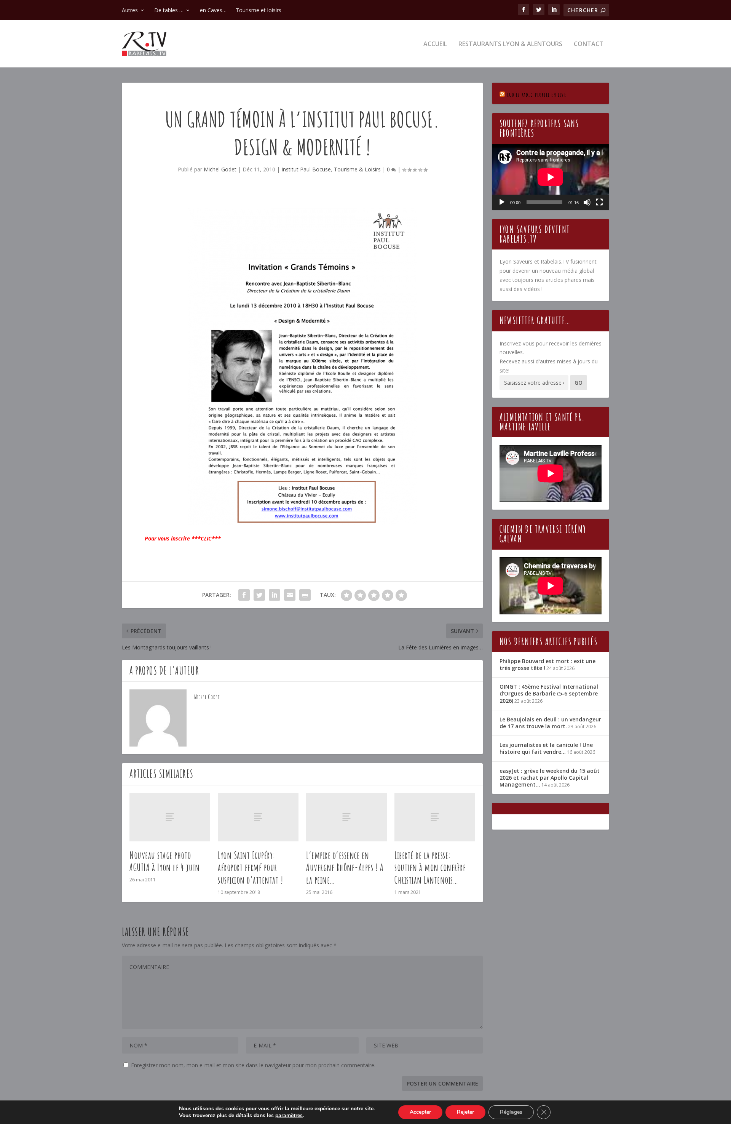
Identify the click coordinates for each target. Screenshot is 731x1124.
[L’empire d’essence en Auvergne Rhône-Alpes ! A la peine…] (346, 817)
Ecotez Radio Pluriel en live (536, 94)
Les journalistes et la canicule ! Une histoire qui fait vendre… (546, 748)
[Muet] (587, 202)
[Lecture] (502, 202)
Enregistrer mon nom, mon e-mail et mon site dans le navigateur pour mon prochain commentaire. (253, 1065)
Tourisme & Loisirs (357, 169)
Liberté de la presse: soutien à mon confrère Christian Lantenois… (430, 867)
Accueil (435, 44)
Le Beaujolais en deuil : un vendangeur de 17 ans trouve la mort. (550, 723)
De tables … (169, 10)
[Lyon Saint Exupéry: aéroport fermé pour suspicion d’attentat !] (258, 817)
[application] (550, 177)
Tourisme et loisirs (258, 10)
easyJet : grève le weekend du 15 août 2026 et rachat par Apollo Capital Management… (550, 777)
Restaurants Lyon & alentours (510, 44)
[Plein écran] (599, 202)
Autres (130, 10)
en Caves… (213, 10)
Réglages (511, 1112)
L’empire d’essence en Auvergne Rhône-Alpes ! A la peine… (344, 867)
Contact (588, 44)
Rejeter (465, 1112)
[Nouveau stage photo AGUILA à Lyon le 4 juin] (169, 817)
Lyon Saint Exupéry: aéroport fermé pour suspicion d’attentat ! (250, 867)
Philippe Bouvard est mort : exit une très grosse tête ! (547, 664)
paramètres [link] (289, 1115)
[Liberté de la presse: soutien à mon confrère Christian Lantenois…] (434, 817)
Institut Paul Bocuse (306, 169)
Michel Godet (220, 169)
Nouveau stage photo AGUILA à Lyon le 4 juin (164, 861)
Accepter (420, 1112)
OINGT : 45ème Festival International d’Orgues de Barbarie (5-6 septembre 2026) (549, 693)
